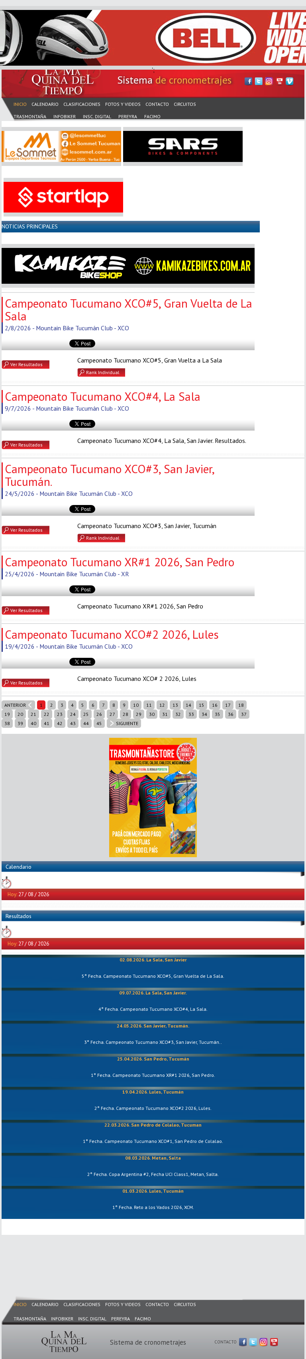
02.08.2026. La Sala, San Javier (153, 960)
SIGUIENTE (127, 723)
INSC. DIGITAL (97, 116)
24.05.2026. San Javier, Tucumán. (153, 1026)
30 (152, 714)
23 (60, 714)
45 (99, 723)
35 (217, 714)
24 (73, 714)
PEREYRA (127, 116)
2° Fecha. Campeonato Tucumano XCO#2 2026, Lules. (153, 1108)
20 (20, 714)
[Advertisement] (147, 1257)
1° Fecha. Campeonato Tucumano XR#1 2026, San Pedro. (153, 1075)
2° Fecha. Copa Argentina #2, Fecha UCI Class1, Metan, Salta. (153, 1174)
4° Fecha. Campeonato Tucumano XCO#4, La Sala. (153, 1009)
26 (99, 714)
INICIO (20, 104)
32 (178, 714)
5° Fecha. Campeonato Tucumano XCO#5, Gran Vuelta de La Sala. (153, 976)
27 (112, 714)
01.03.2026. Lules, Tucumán (153, 1191)
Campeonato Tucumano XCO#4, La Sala (102, 396)
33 (191, 714)
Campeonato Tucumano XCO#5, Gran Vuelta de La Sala (128, 310)
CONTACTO (157, 104)
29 (138, 714)
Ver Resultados (26, 364)
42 (60, 723)
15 (201, 705)
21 (33, 714)
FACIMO (152, 116)
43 (73, 723)
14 (188, 705)
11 (149, 705)
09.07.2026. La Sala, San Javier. (153, 993)
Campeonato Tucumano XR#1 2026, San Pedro (119, 561)
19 (7, 714)
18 (241, 705)
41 (46, 723)
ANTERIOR (15, 705)
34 (204, 714)
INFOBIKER (64, 116)
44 (86, 723)
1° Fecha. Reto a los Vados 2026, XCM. (153, 1207)
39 (20, 723)
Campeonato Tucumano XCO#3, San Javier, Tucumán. (109, 475)
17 (228, 705)
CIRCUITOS (185, 104)
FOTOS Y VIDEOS (123, 104)
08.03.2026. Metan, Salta (153, 1158)
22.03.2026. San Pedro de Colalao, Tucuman (153, 1125)
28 (125, 714)
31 (165, 714)
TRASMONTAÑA (30, 116)
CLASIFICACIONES (81, 104)
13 (175, 705)
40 (33, 723)
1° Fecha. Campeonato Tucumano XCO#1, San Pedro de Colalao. (153, 1141)
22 (46, 714)
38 (7, 723)
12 (162, 705)
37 (244, 714)
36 (230, 714)
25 (86, 714)
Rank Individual (103, 372)
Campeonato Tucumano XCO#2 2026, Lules (112, 634)
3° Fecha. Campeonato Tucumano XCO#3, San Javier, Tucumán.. (153, 1042)
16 (215, 705)
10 (136, 705)
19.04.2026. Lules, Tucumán (153, 1092)
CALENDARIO (45, 104)
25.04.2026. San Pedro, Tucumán (153, 1059)
